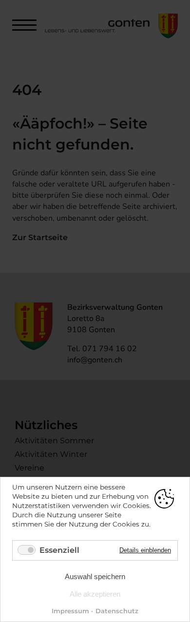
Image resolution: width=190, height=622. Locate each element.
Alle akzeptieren (95, 594)
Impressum (70, 611)
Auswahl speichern (95, 576)
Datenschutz (116, 611)
